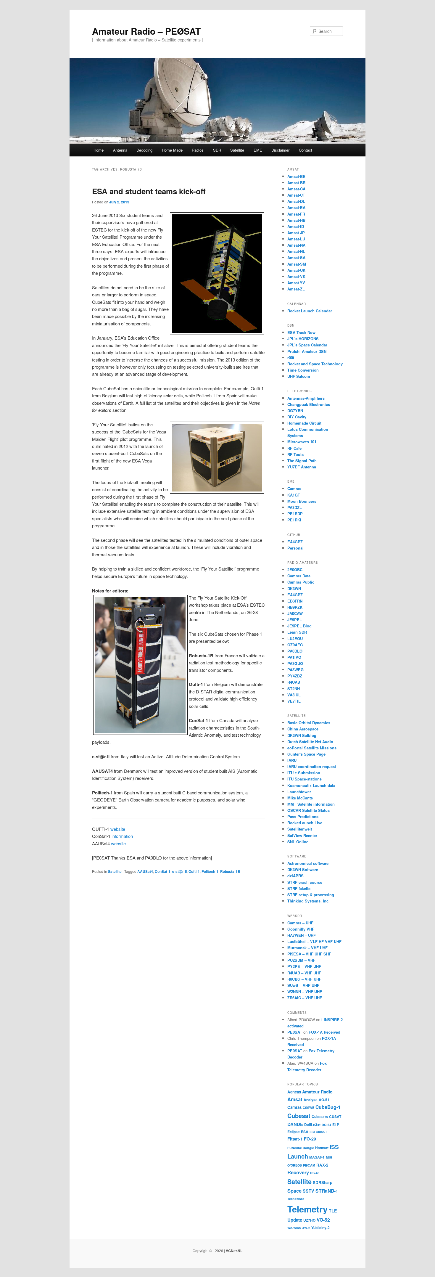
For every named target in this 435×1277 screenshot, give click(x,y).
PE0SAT (294, 1032)
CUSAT (335, 1116)
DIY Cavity (296, 417)
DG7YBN (295, 410)
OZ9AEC (295, 645)
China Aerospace (302, 729)
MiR (329, 1157)
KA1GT (293, 495)
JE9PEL (294, 619)
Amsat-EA (296, 207)
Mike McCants (300, 798)
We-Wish (294, 1227)
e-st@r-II (179, 871)
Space (294, 1190)
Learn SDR (297, 632)
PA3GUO (295, 663)
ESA (304, 1131)
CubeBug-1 (328, 1106)
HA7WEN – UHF (301, 935)
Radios (198, 150)
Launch (297, 1156)
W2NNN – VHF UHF (304, 991)
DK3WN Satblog (301, 735)
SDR (217, 150)
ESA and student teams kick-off (149, 191)
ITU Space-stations (304, 779)
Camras (294, 488)
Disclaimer (280, 150)
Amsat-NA (296, 245)
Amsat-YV (296, 282)
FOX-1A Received (324, 1032)
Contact (305, 150)
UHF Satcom (298, 376)
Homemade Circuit (304, 423)
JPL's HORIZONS (303, 338)
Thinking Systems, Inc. (308, 901)
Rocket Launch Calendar (309, 311)
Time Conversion (303, 370)
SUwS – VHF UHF (303, 985)
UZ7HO (309, 1220)
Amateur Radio (317, 1092)
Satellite (237, 150)
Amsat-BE (296, 176)
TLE (333, 1211)
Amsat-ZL (296, 289)
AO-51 (324, 1099)
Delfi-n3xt (312, 1124)
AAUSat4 (145, 871)
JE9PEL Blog (299, 626)
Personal (295, 548)
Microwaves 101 (301, 441)
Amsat (294, 1099)
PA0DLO (294, 651)
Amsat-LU (296, 239)
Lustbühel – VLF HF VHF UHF (314, 941)
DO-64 (326, 1124)
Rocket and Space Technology (315, 364)
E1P (335, 1124)
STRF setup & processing (310, 894)
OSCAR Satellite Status (308, 810)
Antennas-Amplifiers (306, 398)
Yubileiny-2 (320, 1227)
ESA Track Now (301, 332)
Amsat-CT (296, 195)
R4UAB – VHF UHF (304, 973)
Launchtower (299, 791)
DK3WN (294, 588)
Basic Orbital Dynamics (308, 722)
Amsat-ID (295, 226)
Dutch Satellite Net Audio (310, 741)
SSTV (308, 1191)
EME (258, 150)
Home (99, 150)
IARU (292, 760)
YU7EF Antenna (301, 467)
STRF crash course (304, 882)
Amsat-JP (296, 232)
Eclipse (293, 1131)
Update (294, 1220)
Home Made (172, 150)
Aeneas (294, 1092)
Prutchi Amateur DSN (306, 351)
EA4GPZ (295, 541)
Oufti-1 (194, 871)
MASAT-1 (317, 1157)
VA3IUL (294, 695)
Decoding (144, 150)
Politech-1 (210, 871)
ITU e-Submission (303, 772)
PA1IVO (294, 657)
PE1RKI (294, 520)
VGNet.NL (234, 1250)
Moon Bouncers (301, 501)
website (117, 829)
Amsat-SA (296, 257)
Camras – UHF (300, 923)
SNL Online (297, 841)
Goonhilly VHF (300, 929)
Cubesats (320, 1116)
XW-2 (306, 1227)
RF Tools (295, 454)
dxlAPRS (295, 875)
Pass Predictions (302, 816)
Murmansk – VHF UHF (307, 947)
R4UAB (293, 682)
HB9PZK (294, 607)
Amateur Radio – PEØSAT (146, 31)
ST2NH (293, 688)
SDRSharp (322, 1182)
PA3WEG (295, 669)
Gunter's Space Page (306, 754)
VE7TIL (294, 701)
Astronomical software (307, 863)
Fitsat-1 (295, 1139)
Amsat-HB (296, 220)
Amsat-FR (296, 214)
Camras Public (300, 582)
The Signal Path (302, 460)
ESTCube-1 (318, 1132)
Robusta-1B (230, 871)
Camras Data (298, 576)
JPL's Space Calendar (307, 345)
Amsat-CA (296, 189)
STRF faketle (298, 888)
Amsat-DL (296, 201)
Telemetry (307, 1209)
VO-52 (323, 1219)
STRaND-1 (326, 1190)
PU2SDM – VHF (301, 960)
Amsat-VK (296, 276)
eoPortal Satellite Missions (311, 748)
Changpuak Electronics (308, 404)
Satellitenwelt (299, 829)
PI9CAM (309, 1165)
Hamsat (321, 1147)
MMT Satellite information (311, 804)
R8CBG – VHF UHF (304, 979)
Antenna (120, 150)
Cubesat (298, 1115)
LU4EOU (295, 638)
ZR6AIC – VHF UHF (304, 997)
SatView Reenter (302, 835)
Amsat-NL (296, 251)
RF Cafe (294, 448)
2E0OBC (294, 569)
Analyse (311, 1099)
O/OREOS (294, 1165)
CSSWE (308, 1107)
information (122, 836)
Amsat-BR (296, 182)
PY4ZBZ (294, 676)
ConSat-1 (162, 871)
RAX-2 (322, 1165)
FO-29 (310, 1139)
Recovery (298, 1172)
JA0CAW (295, 613)
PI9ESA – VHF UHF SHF (309, 954)
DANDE (295, 1124)
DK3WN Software (302, 869)
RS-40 (314, 1173)
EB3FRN (294, 601)
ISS (334, 1147)
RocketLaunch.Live (304, 822)
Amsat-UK (296, 270)
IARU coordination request (311, 766)
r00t (290, 357)
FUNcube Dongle (300, 1148)
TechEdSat (295, 1198)
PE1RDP (295, 513)
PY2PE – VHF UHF (304, 966)
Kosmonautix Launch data (311, 785)
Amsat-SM (296, 264)
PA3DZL (294, 507)
